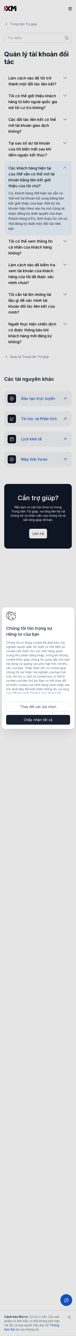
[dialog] (38, 668)
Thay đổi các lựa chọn (38, 707)
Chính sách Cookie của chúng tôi (37, 693)
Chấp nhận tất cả (38, 720)
